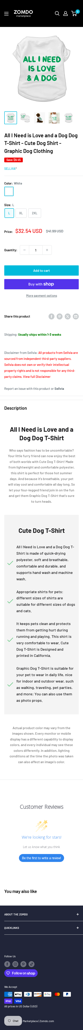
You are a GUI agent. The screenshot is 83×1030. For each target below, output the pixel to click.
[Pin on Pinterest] (60, 316)
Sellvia (10, 168)
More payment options (41, 295)
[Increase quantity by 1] (47, 249)
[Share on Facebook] (51, 316)
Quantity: (10, 250)
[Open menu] (6, 13)
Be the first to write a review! (41, 858)
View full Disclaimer (37, 376)
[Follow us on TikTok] (31, 964)
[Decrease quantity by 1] (24, 249)
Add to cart (41, 270)
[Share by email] (76, 316)
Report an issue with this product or (34, 388)
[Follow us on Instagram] (15, 964)
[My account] (65, 13)
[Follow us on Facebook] (7, 964)
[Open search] (57, 13)
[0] (74, 13)
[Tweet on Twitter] (68, 316)
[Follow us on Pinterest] (23, 964)
